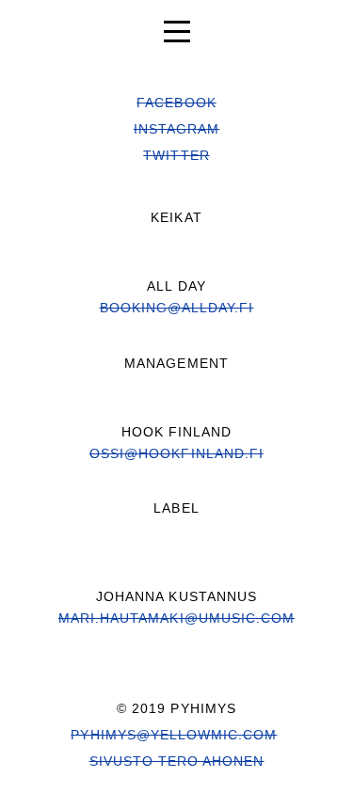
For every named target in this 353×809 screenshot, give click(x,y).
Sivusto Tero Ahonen (177, 761)
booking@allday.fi (177, 307)
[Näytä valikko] (177, 28)
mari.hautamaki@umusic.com (176, 618)
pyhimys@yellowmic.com (174, 734)
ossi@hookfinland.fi (176, 453)
